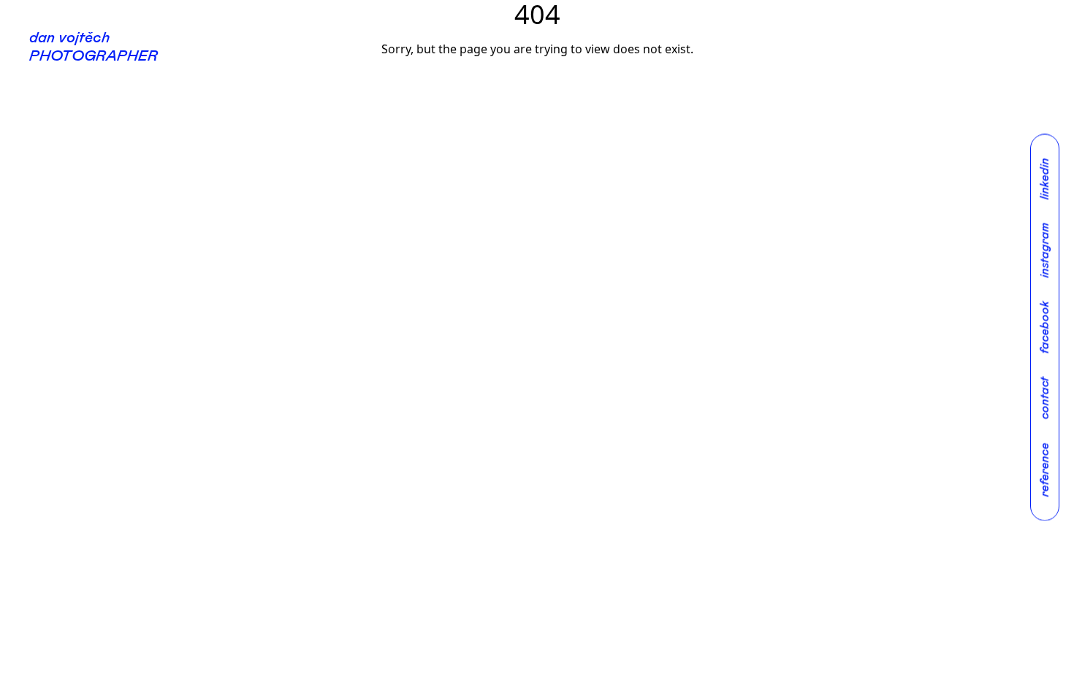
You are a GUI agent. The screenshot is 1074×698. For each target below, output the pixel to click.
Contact (1045, 398)
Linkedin (1045, 178)
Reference (1045, 469)
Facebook (1045, 327)
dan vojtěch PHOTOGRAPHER (93, 47)
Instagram (1045, 250)
